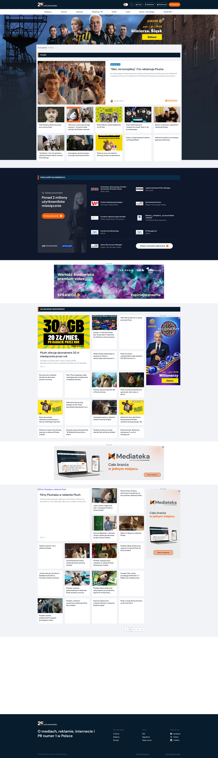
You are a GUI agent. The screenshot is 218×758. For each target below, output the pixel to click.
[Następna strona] (142, 629)
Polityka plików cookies (173, 754)
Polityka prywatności (142, 754)
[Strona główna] (47, 5)
